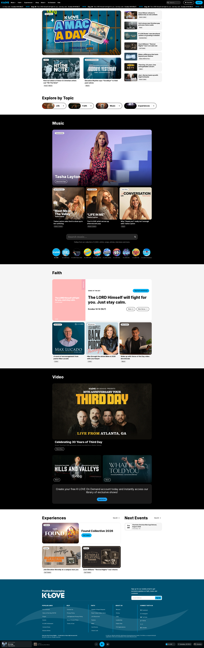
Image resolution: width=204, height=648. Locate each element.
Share (130, 309)
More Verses (142, 309)
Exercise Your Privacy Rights (49, 635)
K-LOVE (170, 644)
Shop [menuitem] (37, 2)
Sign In (199, 2)
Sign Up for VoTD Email (141, 290)
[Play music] (102, 644)
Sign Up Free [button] (102, 499)
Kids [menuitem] (59, 2)
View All (115, 518)
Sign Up (158, 598)
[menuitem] (13, 2)
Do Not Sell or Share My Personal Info (67, 635)
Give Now (189, 2)
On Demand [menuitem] (51, 2)
